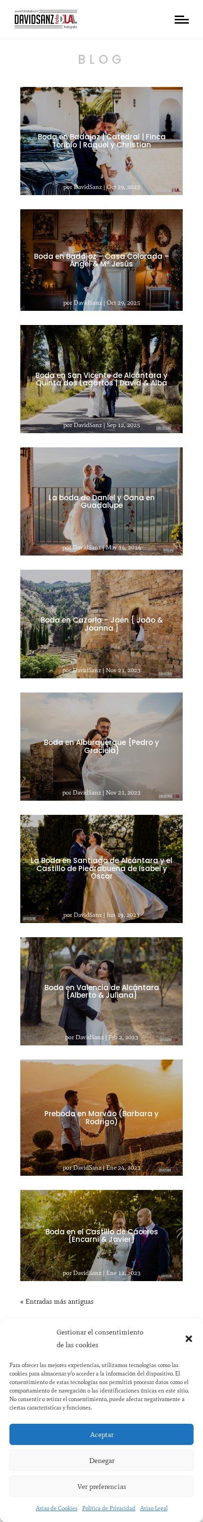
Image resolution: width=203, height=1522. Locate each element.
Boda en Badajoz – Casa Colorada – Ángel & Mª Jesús (101, 260)
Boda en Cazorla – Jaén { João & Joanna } (102, 624)
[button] (189, 1338)
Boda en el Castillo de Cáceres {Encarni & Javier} (101, 1235)
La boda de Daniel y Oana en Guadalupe (102, 501)
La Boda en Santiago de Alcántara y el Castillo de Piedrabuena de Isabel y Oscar (101, 868)
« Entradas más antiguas (56, 1301)
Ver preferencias (101, 1486)
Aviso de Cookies (56, 1508)
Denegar (101, 1460)
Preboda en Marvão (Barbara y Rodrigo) (101, 1118)
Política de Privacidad (108, 1508)
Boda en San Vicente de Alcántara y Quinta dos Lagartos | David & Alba (101, 379)
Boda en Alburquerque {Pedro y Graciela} (101, 746)
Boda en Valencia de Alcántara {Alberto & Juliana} (101, 991)
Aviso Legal (154, 1508)
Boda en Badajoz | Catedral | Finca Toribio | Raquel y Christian (102, 141)
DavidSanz (88, 186)
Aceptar (101, 1434)
